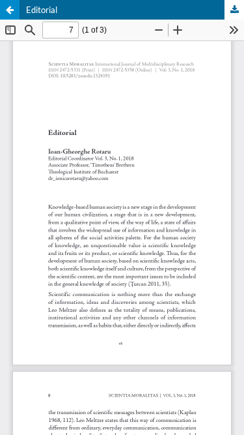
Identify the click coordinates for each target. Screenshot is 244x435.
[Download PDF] (234, 10)
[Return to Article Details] (10, 10)
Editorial (41, 10)
